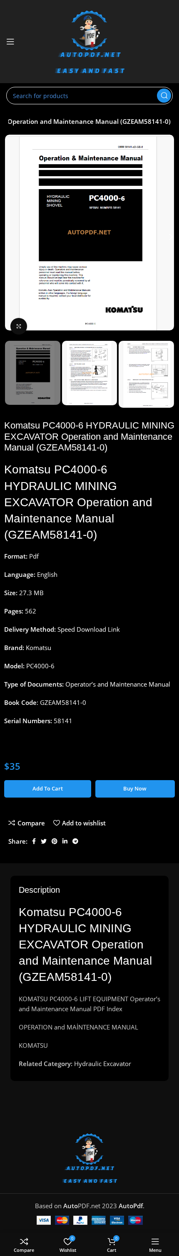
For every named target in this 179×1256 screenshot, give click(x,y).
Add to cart (47, 788)
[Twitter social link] (43, 841)
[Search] (164, 96)
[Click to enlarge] (18, 326)
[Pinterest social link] (54, 841)
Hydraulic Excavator (102, 1063)
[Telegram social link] (75, 841)
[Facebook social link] (34, 841)
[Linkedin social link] (65, 841)
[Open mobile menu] (10, 41)
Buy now (135, 788)
